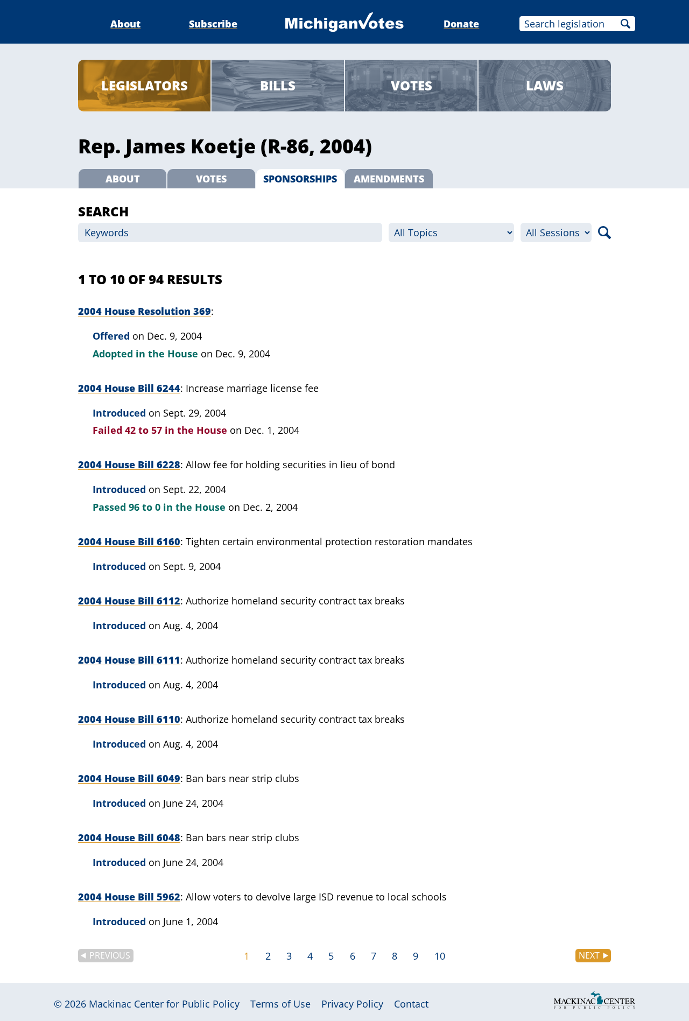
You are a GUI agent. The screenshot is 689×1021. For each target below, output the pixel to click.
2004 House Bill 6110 (129, 719)
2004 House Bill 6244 (129, 388)
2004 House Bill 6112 (129, 600)
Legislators (144, 85)
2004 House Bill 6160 (129, 541)
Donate (461, 23)
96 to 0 (144, 507)
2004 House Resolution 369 (144, 311)
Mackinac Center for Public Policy (164, 1003)
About (125, 23)
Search (625, 23)
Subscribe (213, 23)
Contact (411, 1003)
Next (589, 955)
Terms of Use (280, 1003)
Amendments (389, 178)
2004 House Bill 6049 (129, 778)
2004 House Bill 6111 (129, 659)
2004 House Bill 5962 (129, 896)
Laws (545, 85)
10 (439, 955)
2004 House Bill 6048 (129, 837)
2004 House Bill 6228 (129, 464)
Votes (411, 85)
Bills (278, 85)
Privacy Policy (352, 1003)
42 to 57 (143, 430)
